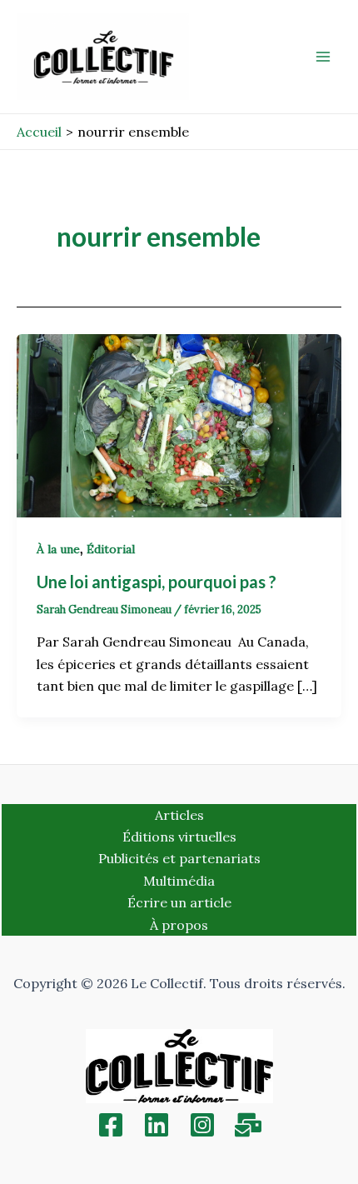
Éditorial (111, 549)
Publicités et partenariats (179, 858)
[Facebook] (110, 1125)
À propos (179, 925)
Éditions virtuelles (179, 836)
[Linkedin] (156, 1125)
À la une (58, 549)
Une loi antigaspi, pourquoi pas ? (158, 582)
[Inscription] (248, 1125)
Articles (179, 815)
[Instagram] (202, 1125)
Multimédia (179, 880)
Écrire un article (179, 902)
